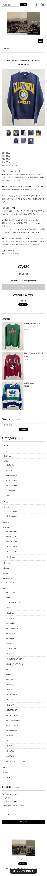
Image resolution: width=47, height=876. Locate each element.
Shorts (6, 573)
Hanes (9, 741)
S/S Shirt (10, 470)
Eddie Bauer (12, 730)
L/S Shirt (10, 465)
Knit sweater (12, 516)
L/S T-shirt (8, 456)
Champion (11, 592)
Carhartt (10, 618)
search (23, 5)
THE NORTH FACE (14, 603)
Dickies (10, 679)
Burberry (10, 685)
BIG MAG (11, 705)
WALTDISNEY (12, 725)
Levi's (9, 690)
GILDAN (10, 756)
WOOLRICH (12, 695)
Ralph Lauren (12, 628)
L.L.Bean (10, 613)
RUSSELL (11, 736)
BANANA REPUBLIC (15, 664)
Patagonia (11, 638)
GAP (9, 608)
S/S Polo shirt (12, 480)
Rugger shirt (12, 485)
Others (10, 496)
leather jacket (12, 552)
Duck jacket (11, 536)
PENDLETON (12, 715)
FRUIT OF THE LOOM (16, 761)
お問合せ (7, 798)
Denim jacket (12, 541)
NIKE (9, 669)
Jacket (6, 527)
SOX (6, 772)
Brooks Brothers (13, 720)
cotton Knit (8, 767)
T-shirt (6, 451)
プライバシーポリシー (12, 802)
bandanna (8, 578)
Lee (8, 598)
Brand (6, 588)
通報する (23, 301)
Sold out (23, 287)
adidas (9, 674)
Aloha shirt (11, 491)
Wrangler (10, 700)
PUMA (9, 746)
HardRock (11, 751)
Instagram (24, 822)
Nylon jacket (12, 531)
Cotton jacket (12, 547)
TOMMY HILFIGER (14, 659)
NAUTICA (11, 633)
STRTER (10, 582)
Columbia (11, 623)
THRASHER (12, 649)
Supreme (10, 654)
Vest (6, 502)
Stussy (9, 644)
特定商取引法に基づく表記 (14, 806)
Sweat (6, 507)
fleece (6, 522)
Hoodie (7, 563)
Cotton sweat (12, 511)
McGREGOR (12, 710)
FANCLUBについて (11, 794)
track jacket (11, 557)
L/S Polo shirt (12, 475)
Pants (6, 568)
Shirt (6, 461)
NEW (6, 446)
